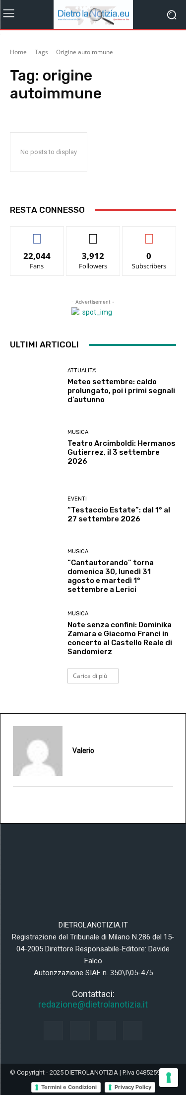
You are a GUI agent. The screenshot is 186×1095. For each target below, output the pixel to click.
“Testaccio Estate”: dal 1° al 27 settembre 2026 (118, 514)
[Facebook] (53, 1030)
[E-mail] (18, 805)
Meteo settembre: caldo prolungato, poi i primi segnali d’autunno (121, 390)
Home (18, 52)
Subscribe (149, 234)
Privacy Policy (133, 1087)
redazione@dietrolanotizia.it (93, 1004)
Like (37, 234)
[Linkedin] (106, 1030)
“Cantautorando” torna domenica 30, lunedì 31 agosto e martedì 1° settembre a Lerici (110, 576)
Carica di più (90, 676)
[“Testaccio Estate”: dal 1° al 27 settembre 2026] (35, 510)
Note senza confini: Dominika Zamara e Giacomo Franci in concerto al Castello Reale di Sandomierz (119, 638)
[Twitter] (132, 1030)
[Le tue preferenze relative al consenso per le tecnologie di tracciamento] (168, 1077)
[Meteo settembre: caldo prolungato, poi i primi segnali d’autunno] (35, 386)
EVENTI (77, 499)
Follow (93, 234)
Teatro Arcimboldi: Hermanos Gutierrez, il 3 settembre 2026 (121, 452)
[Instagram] (79, 1030)
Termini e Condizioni (69, 1087)
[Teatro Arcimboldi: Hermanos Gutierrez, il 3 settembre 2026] (35, 448)
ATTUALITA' (81, 370)
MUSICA (77, 432)
